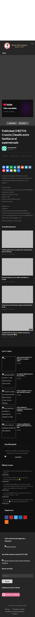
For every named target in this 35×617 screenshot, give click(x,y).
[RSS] (6, 522)
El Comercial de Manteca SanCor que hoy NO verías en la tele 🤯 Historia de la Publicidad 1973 (18, 500)
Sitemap (7, 609)
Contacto (15, 614)
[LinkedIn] (20, 517)
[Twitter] (16, 517)
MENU (4, 53)
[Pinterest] (25, 517)
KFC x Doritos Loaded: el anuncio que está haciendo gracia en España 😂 (15, 478)
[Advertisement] (17, 20)
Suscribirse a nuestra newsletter (14, 611)
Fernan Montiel (11, 147)
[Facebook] (6, 517)
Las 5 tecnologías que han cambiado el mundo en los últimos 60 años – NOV (17, 494)
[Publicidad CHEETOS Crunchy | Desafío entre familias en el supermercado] (17, 239)
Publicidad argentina (15, 156)
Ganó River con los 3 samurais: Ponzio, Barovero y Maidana (17, 472)
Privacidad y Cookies (18, 609)
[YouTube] (11, 517)
